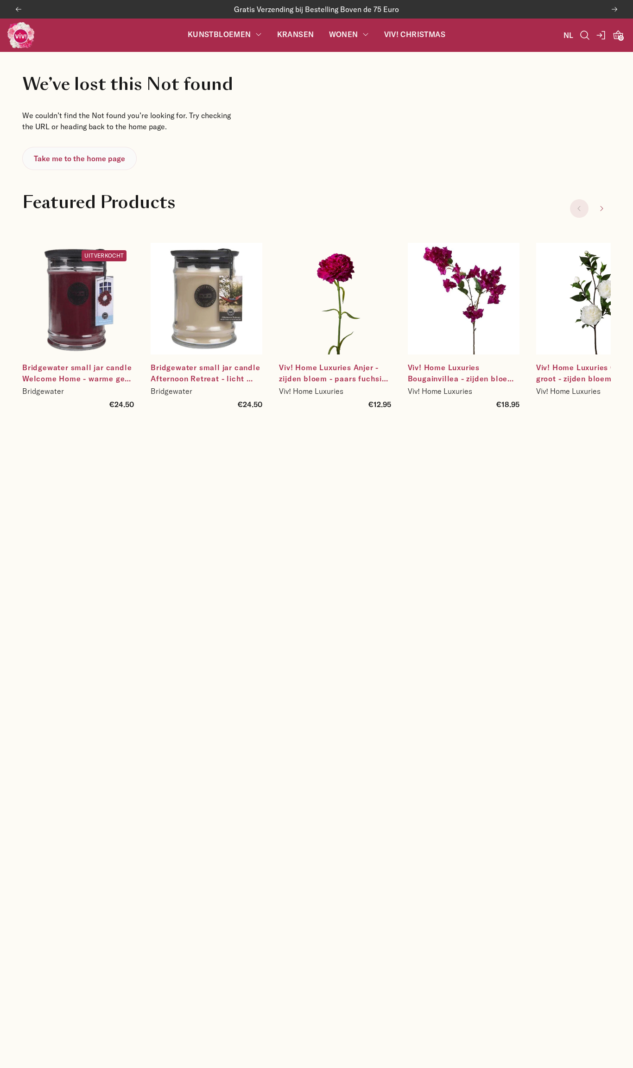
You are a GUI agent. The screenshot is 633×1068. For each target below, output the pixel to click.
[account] (601, 35)
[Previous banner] (18, 9)
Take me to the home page (79, 158)
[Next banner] (614, 9)
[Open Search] (584, 35)
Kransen (295, 34)
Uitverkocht (104, 255)
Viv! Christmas (415, 34)
